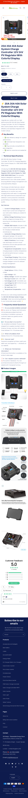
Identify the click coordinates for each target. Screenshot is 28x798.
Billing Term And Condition (10, 719)
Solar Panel (6, 698)
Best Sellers (6, 647)
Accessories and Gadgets (10, 644)
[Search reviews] (3, 587)
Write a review (14, 583)
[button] (3, 8)
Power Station (7, 676)
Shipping (3, 68)
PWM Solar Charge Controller (11, 684)
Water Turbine (7, 702)
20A (4, 74)
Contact (5, 727)
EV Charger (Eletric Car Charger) (12, 662)
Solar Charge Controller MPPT (11, 687)
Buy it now (14, 98)
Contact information (19, 793)
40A (10, 74)
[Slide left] (10, 42)
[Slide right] (17, 42)
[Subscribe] (23, 635)
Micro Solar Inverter (8, 669)
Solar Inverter (7, 691)
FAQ (4, 723)
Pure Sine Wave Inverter (9, 680)
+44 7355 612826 (14, 752)
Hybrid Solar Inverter (9, 665)
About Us (5, 716)
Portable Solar (7, 673)
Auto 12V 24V (7, 80)
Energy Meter (6, 658)
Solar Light (6, 694)
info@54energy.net (12, 757)
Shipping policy (9, 793)
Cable (4, 651)
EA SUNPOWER (7, 655)
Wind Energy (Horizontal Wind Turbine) (13, 705)
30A (17, 74)
